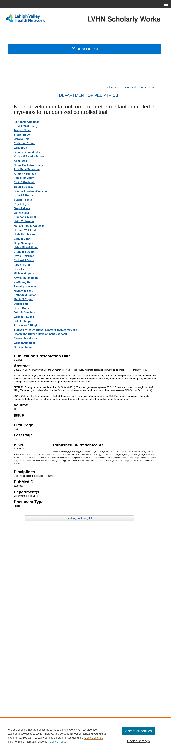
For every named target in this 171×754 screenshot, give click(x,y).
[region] (85, 735)
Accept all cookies (138, 731)
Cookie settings (93, 737)
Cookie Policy (58, 741)
